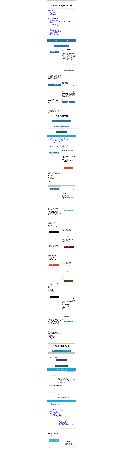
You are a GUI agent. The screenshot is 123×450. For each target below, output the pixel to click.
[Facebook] (66, 444)
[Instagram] (68, 444)
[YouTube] (71, 444)
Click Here (49, 375)
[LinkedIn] (69, 444)
